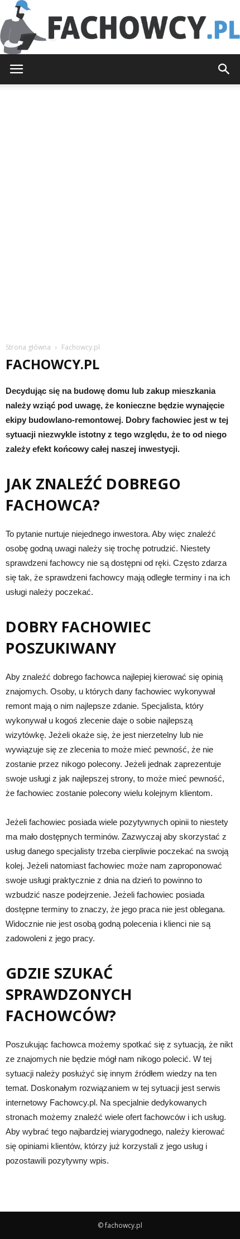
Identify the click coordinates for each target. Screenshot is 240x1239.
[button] (224, 69)
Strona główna (28, 347)
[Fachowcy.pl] (120, 27)
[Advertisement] (120, 210)
